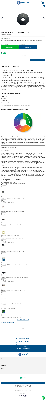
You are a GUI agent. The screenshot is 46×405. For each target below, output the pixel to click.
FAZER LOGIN (28, 47)
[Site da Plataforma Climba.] (23, 395)
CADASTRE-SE (9, 47)
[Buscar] (44, 6)
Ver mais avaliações (23, 319)
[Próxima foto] (43, 18)
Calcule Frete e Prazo (5, 60)
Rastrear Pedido (8, 358)
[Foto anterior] (2, 18)
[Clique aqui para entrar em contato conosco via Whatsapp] (43, 398)
